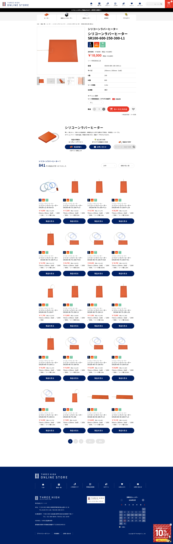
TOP (38, 24)
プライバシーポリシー (43, 533)
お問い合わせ (101, 147)
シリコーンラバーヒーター (59, 24)
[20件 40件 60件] (109, 165)
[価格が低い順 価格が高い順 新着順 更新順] (126, 165)
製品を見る (50, 221)
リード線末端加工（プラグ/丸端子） (99, 99)
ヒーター (49, 24)
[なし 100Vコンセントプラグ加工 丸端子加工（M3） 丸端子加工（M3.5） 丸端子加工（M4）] (96, 102)
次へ (90, 441)
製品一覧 (43, 24)
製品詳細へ (78, 147)
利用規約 (56, 533)
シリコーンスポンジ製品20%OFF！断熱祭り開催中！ (86, 10)
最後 (100, 441)
